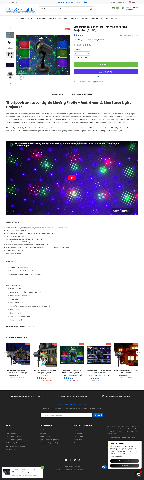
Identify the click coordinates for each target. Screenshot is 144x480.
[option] (43, 55)
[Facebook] (65, 460)
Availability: (78, 40)
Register (135, 7)
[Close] (42, 467)
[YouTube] (78, 460)
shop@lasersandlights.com (125, 438)
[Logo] (20, 9)
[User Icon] (123, 8)
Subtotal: (77, 58)
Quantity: (77, 50)
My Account (130, 10)
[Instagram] (69, 460)
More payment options (105, 77)
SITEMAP (70, 470)
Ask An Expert (30, 326)
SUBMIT (98, 415)
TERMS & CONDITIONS (80, 470)
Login (128, 7)
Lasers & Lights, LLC (74, 466)
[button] (78, 35)
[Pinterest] (74, 460)
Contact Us (13, 2)
